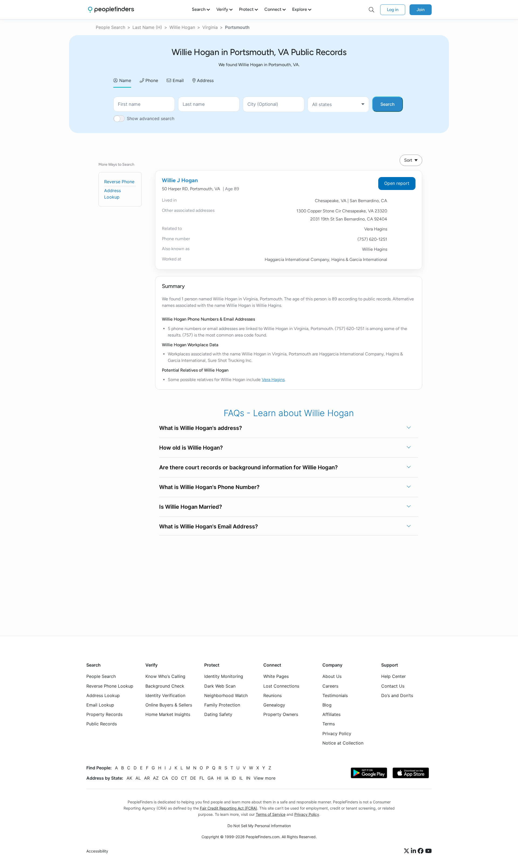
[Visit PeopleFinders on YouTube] (428, 851)
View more (264, 778)
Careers (330, 686)
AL (138, 778)
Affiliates (331, 714)
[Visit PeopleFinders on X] (407, 851)
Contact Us (392, 686)
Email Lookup (100, 705)
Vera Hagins (273, 379)
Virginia (210, 27)
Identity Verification (165, 695)
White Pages (276, 676)
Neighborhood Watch (226, 695)
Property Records (104, 714)
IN (248, 778)
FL (201, 778)
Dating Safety (218, 714)
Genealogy (274, 705)
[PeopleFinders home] (111, 9)
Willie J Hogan (180, 180)
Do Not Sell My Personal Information (259, 825)
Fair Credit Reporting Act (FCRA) (228, 808)
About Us (332, 676)
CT (184, 778)
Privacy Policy (336, 733)
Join (421, 9)
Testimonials (335, 695)
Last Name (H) (147, 27)
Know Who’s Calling (165, 676)
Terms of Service (270, 814)
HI (219, 778)
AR (147, 778)
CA (165, 778)
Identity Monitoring (223, 676)
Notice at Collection (342, 743)
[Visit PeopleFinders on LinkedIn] (414, 851)
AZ (156, 778)
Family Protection (222, 705)
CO (174, 778)
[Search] (371, 9)
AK (129, 778)
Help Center (393, 676)
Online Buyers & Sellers (168, 705)
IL (241, 778)
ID (234, 778)
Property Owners (280, 714)
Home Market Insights (167, 714)
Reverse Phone (119, 181)
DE (193, 778)
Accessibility (97, 851)
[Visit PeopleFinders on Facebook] (421, 851)
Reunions (272, 695)
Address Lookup (103, 695)
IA (226, 778)
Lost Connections (281, 686)
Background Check (164, 686)
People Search (110, 27)
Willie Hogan (182, 27)
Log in (392, 9)
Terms (328, 723)
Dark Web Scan (220, 686)
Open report (396, 183)
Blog (327, 705)
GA (210, 778)
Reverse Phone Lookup (109, 686)
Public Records (101, 723)
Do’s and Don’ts (397, 695)
